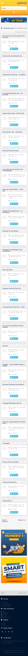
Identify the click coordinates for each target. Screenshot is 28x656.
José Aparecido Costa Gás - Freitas (14, 307)
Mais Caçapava (6, 606)
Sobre (24, 593)
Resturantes (5, 613)
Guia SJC (4, 602)
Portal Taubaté (6, 605)
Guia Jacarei (5, 603)
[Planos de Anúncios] (14, 570)
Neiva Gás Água (7, 270)
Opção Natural (7, 501)
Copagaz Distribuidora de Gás (12, 403)
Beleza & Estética (6, 617)
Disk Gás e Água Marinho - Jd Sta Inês (13, 190)
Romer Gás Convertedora (11, 462)
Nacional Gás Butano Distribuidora (13, 384)
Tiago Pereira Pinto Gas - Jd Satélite (14, 74)
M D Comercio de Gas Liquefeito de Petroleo (14, 36)
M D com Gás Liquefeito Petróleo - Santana (13, 326)
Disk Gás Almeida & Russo (11, 150)
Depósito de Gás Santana (10, 231)
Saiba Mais (14, 48)
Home (20, 593)
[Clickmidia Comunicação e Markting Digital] (14, 542)
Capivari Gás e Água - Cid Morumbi (13, 113)
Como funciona (6, 625)
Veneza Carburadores (9, 482)
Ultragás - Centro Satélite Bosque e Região (14, 365)
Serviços (4, 614)
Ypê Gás (5, 346)
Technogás (6, 443)
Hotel (3, 611)
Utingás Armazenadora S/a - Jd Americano (12, 211)
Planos (4, 622)
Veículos (4, 616)
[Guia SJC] (21, 3)
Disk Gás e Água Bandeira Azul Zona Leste (14, 422)
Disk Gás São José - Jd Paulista (12, 132)
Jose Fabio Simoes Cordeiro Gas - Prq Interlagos (13, 170)
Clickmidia (21, 652)
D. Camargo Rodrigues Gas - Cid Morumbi (13, 94)
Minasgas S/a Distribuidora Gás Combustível (12, 250)
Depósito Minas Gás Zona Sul (12, 288)
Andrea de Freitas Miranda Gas (12, 56)
